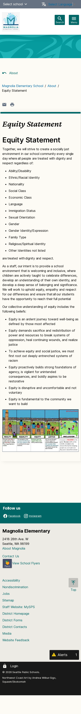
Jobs (6, 594)
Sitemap (8, 600)
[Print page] (12, 104)
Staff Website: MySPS (18, 607)
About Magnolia (13, 548)
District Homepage (15, 613)
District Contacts (14, 627)
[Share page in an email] (4, 104)
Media (6, 633)
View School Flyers (26, 563)
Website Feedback (15, 640)
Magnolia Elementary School (22, 86)
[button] (25, 4)
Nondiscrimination (15, 587)
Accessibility (11, 580)
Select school (13, 4)
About (13, 73)
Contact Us (10, 556)
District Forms (12, 620)
